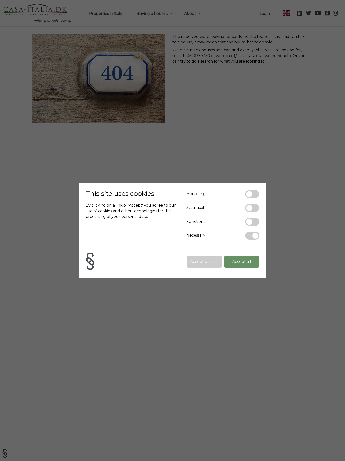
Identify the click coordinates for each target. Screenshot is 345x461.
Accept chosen (204, 261)
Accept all (241, 261)
